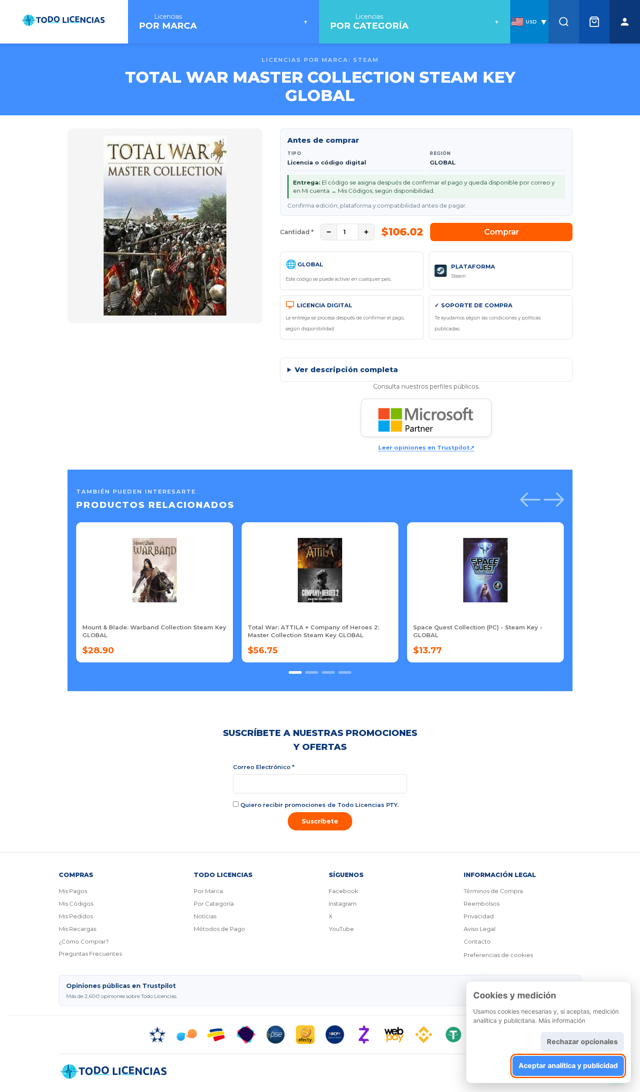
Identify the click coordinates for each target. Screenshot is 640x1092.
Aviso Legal (479, 928)
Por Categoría (214, 903)
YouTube (341, 928)
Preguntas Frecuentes (90, 953)
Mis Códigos (76, 903)
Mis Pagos (73, 890)
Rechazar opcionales (582, 1041)
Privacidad (479, 916)
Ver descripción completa (346, 370)
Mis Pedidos (76, 916)
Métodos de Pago (219, 928)
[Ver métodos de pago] (320, 1034)
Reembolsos (481, 903)
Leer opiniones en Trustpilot (426, 447)
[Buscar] (564, 22)
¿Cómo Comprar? (84, 941)
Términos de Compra (493, 890)
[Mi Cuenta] (625, 22)
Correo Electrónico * (263, 766)
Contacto (477, 941)
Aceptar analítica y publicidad (568, 1065)
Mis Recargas (77, 928)
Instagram (343, 903)
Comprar (501, 232)
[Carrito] (594, 22)
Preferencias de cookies (498, 954)
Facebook (343, 890)
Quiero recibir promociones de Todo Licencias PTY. (318, 804)
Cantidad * (296, 232)
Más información (562, 1020)
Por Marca (208, 890)
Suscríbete (320, 821)
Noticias (205, 916)
